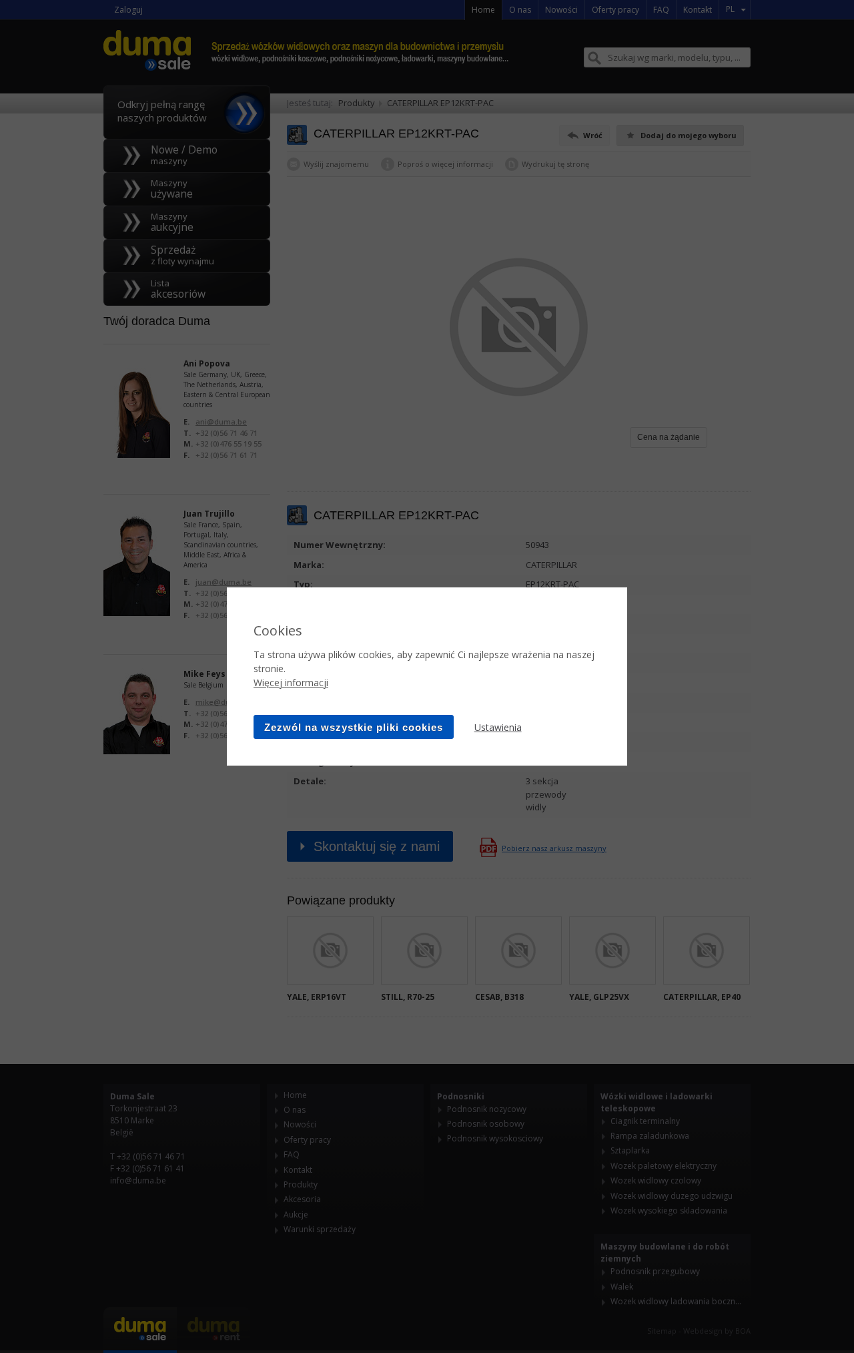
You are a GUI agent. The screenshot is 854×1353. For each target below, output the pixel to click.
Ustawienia (498, 727)
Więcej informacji (291, 682)
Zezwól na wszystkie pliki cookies (353, 727)
